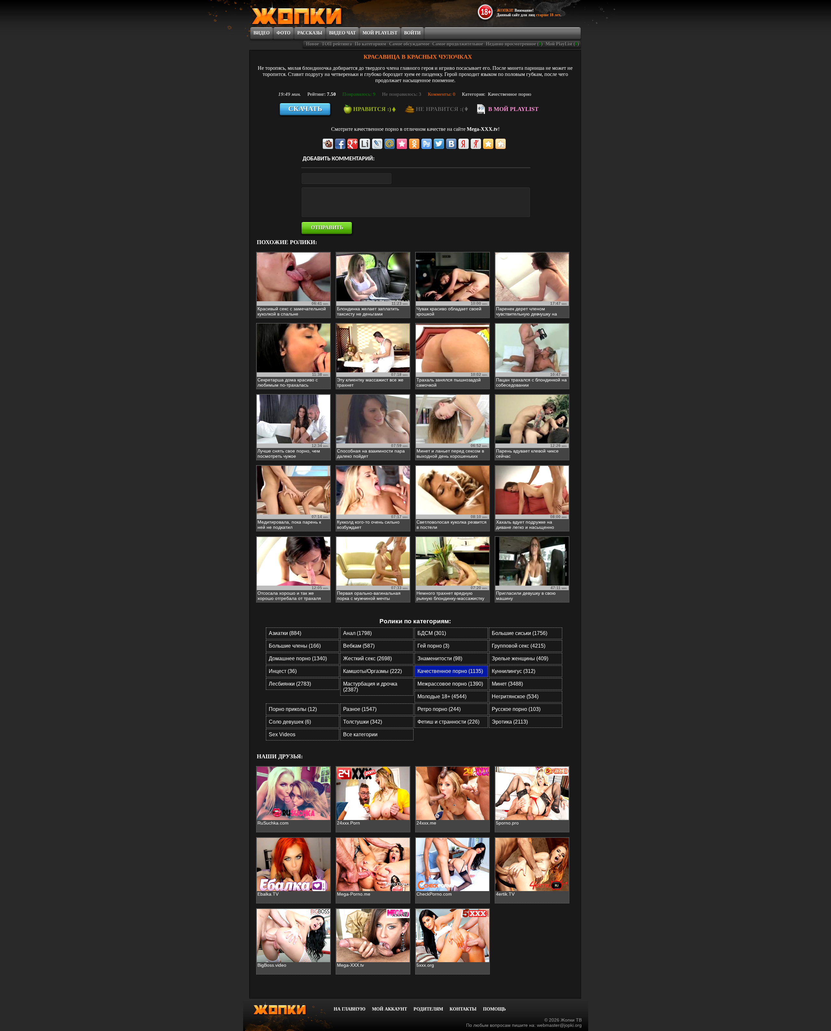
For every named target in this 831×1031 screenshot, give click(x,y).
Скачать (305, 109)
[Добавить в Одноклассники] (414, 144)
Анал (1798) (357, 633)
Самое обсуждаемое (409, 44)
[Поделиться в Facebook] (340, 144)
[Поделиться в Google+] (352, 144)
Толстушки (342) (362, 722)
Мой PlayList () (562, 44)
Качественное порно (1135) (450, 671)
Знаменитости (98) (439, 658)
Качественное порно (509, 94)
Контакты (463, 1009)
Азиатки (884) (285, 633)
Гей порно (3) (433, 646)
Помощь (494, 1009)
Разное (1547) (360, 709)
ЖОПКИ (311, 14)
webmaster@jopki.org (559, 1025)
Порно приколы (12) (293, 709)
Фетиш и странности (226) (448, 722)
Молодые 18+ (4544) (441, 696)
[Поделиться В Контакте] (451, 144)
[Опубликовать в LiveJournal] (377, 144)
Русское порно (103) (516, 709)
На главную (350, 1009)
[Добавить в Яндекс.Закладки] (463, 144)
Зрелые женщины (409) (520, 658)
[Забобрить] (328, 144)
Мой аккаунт (389, 1009)
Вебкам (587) (359, 646)
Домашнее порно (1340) (298, 658)
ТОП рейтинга (337, 44)
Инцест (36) (283, 671)
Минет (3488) (507, 684)
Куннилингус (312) (513, 671)
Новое (312, 44)
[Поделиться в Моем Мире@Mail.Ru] (389, 144)
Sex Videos (282, 734)
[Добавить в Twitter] (439, 144)
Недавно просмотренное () (514, 44)
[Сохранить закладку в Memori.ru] (402, 144)
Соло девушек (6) (290, 722)
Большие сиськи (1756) (519, 633)
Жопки (288, 1008)
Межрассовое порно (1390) (450, 684)
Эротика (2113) (510, 722)
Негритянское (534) (515, 696)
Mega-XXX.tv (482, 129)
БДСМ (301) (431, 633)
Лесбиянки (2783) (290, 684)
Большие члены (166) (295, 646)
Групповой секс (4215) (518, 646)
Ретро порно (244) (439, 709)
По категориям (370, 44)
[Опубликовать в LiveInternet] (365, 144)
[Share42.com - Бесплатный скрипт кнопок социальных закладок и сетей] (500, 144)
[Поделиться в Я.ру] (476, 144)
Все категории (360, 734)
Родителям (428, 1009)
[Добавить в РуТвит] (426, 144)
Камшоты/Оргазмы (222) (372, 671)
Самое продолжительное (457, 44)
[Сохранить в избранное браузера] (488, 144)
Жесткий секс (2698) (367, 658)
